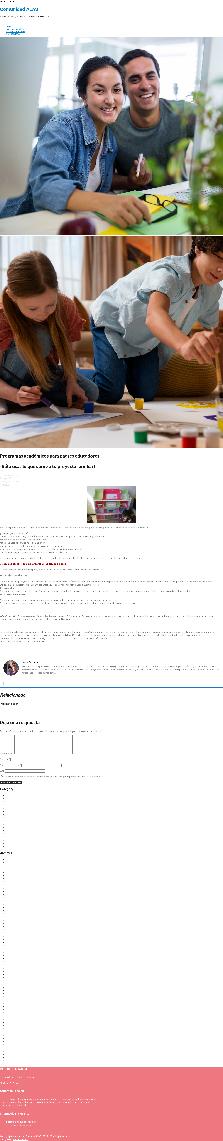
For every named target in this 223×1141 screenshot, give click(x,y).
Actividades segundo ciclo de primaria (25, 801)
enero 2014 (11, 961)
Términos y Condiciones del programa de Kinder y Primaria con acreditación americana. (51, 1099)
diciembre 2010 (14, 1060)
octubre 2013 (12, 968)
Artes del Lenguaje (15, 811)
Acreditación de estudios (18, 1125)
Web (2, 770)
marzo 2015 (12, 923)
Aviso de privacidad (16, 1105)
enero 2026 (12, 859)
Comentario (7, 753)
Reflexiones (12, 836)
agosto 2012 (12, 996)
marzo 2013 (12, 987)
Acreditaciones (13, 34)
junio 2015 (11, 913)
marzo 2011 (12, 1051)
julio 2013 (11, 977)
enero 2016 (11, 904)
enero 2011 (11, 1057)
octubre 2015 (12, 907)
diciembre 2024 (14, 862)
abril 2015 (11, 920)
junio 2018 (11, 885)
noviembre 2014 (14, 936)
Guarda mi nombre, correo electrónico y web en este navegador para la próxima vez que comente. (53, 776)
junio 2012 (11, 1003)
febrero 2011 (12, 1054)
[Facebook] (3, 683)
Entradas (10, 817)
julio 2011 (11, 1038)
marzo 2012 (12, 1012)
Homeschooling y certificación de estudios (27, 827)
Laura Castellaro (11, 475)
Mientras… (7, 710)
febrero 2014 (12, 958)
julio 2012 (11, 1000)
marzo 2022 (12, 865)
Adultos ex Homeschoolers (20, 808)
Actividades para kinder (18, 795)
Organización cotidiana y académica (24, 830)
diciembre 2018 (14, 881)
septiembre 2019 (14, 872)
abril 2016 (11, 897)
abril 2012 (11, 1009)
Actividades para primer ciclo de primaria (27, 798)
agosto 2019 (12, 875)
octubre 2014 (12, 939)
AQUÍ (203, 635)
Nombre (5, 759)
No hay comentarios (10, 481)
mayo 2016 (11, 894)
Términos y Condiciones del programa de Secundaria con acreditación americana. (48, 1102)
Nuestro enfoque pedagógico (21, 1121)
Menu (3, 21)
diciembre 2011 (14, 1022)
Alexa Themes (20, 1139)
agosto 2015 (12, 910)
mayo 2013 (11, 984)
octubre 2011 (12, 1028)
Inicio (8, 26)
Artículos (4, 484)
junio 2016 (11, 891)
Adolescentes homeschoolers (21, 805)
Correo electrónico (10, 765)
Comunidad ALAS (63, 638)
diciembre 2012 (14, 993)
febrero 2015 (12, 926)
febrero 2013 (12, 990)
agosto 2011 (12, 1035)
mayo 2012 (11, 1006)
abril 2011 (11, 1047)
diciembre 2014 (14, 932)
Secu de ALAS (12, 840)
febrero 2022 (13, 869)
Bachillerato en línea (15, 31)
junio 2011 (11, 1041)
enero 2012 (12, 1019)
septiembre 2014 (14, 942)
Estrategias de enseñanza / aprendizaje (26, 820)
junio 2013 (11, 980)
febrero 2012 (12, 1015)
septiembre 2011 (14, 1031)
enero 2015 (11, 929)
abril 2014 (11, 952)
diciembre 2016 (14, 888)
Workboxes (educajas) (17, 846)
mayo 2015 (11, 916)
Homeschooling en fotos (19, 824)
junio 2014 (11, 948)
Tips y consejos (14, 843)
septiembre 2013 (14, 971)
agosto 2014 (12, 945)
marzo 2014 (12, 955)
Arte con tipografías (11, 713)
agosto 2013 (12, 974)
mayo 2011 (11, 1044)
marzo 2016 (12, 900)
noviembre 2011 (14, 1025)
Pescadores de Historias (18, 833)
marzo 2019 (12, 878)
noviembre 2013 (14, 964)
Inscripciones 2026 (15, 29)
